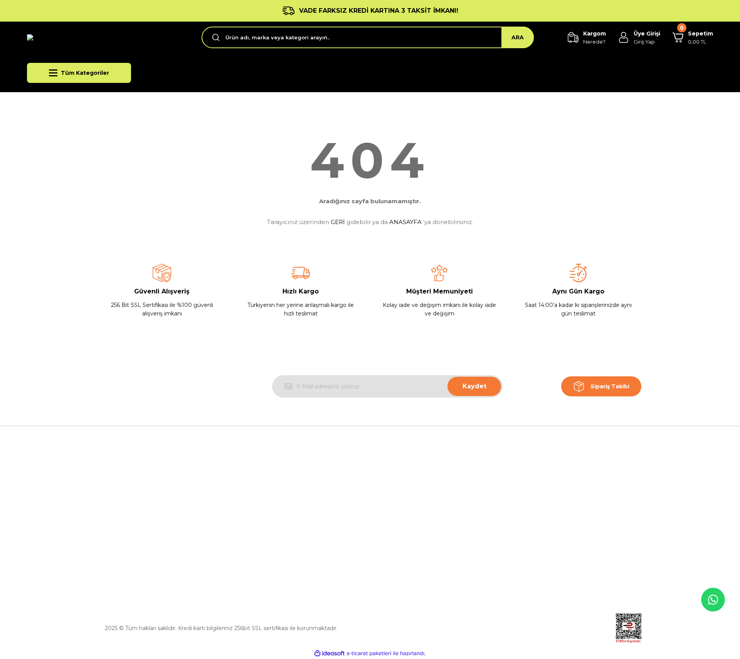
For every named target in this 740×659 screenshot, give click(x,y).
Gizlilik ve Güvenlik (400, 509)
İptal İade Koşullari (400, 527)
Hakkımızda (253, 492)
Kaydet (474, 386)
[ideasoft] (329, 653)
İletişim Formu (256, 545)
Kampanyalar (532, 545)
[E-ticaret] (369, 653)
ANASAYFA (405, 222)
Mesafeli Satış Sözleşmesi (410, 492)
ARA (517, 37)
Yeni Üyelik (529, 492)
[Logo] (81, 37)
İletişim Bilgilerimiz (262, 527)
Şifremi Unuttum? (539, 527)
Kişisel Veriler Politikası (406, 545)
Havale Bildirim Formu (267, 563)
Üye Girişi (527, 509)
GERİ (338, 222)
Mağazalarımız (256, 509)
